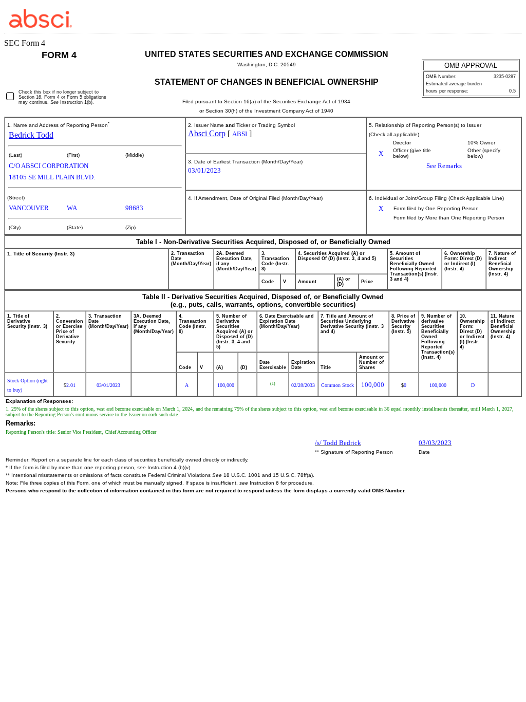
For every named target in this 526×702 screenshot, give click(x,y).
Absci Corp (207, 133)
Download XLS (511, 17)
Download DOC (484, 17)
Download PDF (497, 17)
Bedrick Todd (31, 135)
